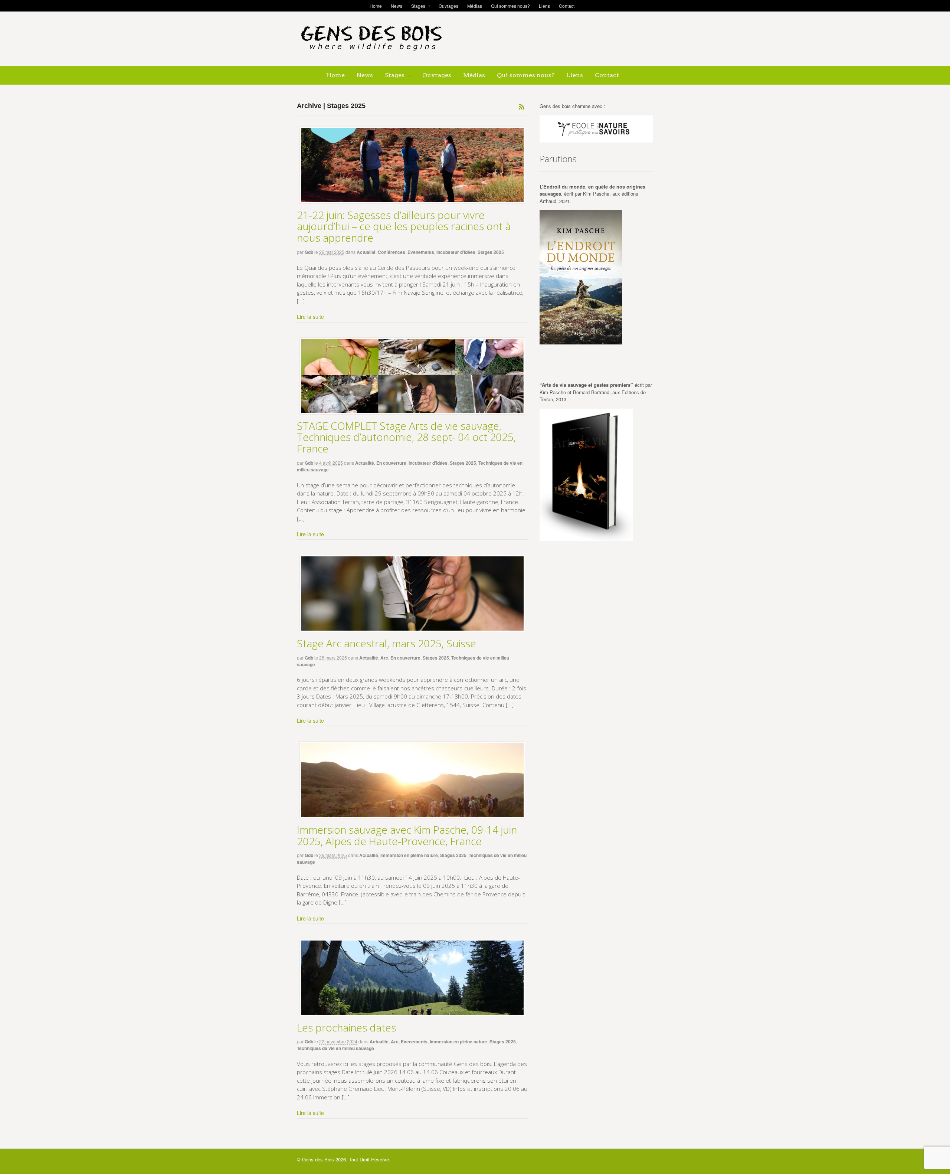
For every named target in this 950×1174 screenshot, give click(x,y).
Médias (474, 6)
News (396, 6)
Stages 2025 (491, 252)
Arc (384, 657)
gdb (309, 252)
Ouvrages (448, 6)
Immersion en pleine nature (409, 855)
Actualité (366, 252)
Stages (418, 6)
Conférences (391, 252)
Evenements (420, 252)
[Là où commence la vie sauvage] (371, 54)
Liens (544, 6)
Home (376, 6)
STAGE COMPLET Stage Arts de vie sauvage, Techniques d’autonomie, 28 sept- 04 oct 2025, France (406, 437)
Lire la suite (310, 316)
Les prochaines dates (346, 1027)
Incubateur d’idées (455, 252)
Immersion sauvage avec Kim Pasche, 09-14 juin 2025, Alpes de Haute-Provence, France (407, 835)
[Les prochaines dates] (412, 977)
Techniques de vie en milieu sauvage (335, 1048)
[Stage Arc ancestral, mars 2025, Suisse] (412, 593)
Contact (566, 6)
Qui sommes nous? (510, 6)
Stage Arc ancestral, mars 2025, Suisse (386, 643)
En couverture (391, 463)
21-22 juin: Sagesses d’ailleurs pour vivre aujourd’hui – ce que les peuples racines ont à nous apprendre (404, 226)
